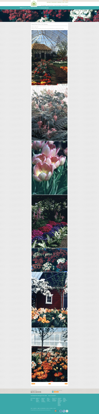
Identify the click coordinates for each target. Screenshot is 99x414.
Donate (66, 2)
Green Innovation (65, 5)
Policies (47, 408)
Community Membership (59, 405)
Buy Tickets (48, 2)
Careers (38, 408)
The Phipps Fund (65, 400)
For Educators (43, 401)
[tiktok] (40, 392)
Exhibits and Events (50, 5)
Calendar (37, 401)
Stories (31, 400)
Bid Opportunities (42, 408)
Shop (63, 2)
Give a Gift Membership (59, 399)
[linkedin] (33, 392)
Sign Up (56, 391)
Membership (59, 2)
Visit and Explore (43, 5)
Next (65, 383)
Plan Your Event (54, 2)
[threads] (38, 392)
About (32, 408)
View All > (64, 401)
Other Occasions (54, 400)
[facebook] (31, 392)
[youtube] (35, 392)
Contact (54, 408)
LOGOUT (67, 0)
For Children (42, 400)
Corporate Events (54, 399)
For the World (48, 401)
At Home (48, 400)
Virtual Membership (60, 400)
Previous (34, 383)
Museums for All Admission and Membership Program (60, 402)
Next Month (37, 400)
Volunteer (50, 408)
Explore (31, 399)
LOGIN (64, 0)
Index (49, 383)
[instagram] (37, 392)
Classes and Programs (57, 5)
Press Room (35, 408)
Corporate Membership (59, 404)
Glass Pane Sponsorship (64, 399)
